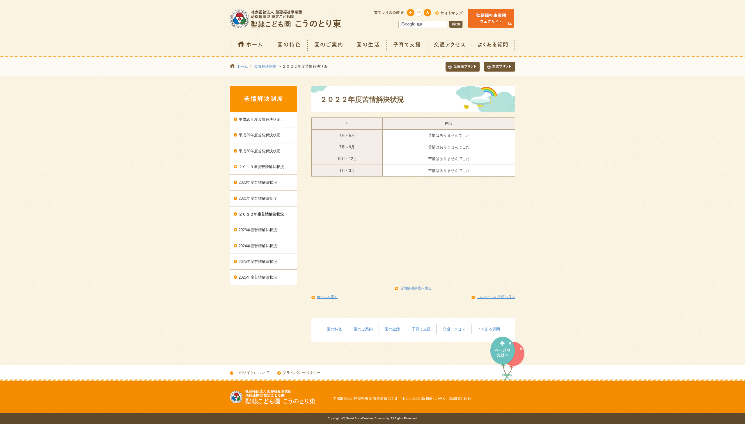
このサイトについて (252, 372)
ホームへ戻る (327, 297)
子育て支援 (407, 45)
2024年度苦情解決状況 (258, 246)
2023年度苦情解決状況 (258, 230)
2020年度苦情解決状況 (258, 182)
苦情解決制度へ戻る (416, 288)
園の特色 (289, 45)
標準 (419, 13)
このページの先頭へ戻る (496, 297)
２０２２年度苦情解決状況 (261, 214)
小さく (411, 13)
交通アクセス (449, 45)
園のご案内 (329, 45)
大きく (428, 13)
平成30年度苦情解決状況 (260, 151)
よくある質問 (493, 45)
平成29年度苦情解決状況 (260, 135)
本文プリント (499, 67)
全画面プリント (463, 67)
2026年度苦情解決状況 (258, 277)
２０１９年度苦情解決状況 (261, 167)
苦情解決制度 (265, 66)
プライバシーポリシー (301, 372)
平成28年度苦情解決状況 (260, 119)
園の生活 (368, 45)
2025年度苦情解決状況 (258, 261)
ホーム (250, 45)
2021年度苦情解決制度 (258, 198)
